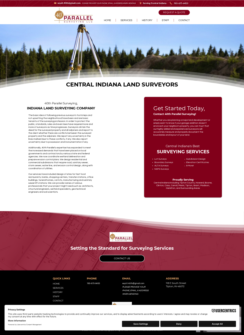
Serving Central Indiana (154, 3)
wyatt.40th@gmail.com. (69, 3)
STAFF (56, 296)
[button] (126, 20)
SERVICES (58, 288)
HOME (56, 283)
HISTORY (58, 292)
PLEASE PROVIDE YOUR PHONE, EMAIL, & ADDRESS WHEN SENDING (109, 3)
